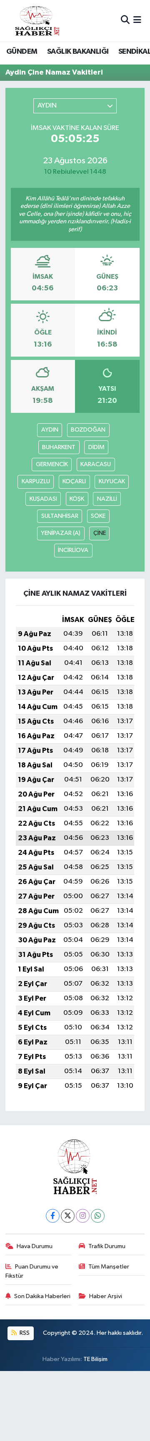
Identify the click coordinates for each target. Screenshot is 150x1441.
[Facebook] (53, 1216)
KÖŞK (77, 499)
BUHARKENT (58, 447)
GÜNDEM (21, 51)
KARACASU (95, 464)
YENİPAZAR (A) (60, 533)
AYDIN (49, 430)
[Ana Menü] (137, 20)
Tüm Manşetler (108, 1267)
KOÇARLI (74, 481)
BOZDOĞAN (88, 430)
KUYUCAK (112, 481)
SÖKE (98, 516)
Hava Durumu (34, 1246)
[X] (68, 1216)
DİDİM (96, 447)
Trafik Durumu (106, 1246)
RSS (24, 1333)
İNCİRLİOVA (73, 550)
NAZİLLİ (107, 499)
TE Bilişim (95, 1359)
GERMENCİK (52, 464)
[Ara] (125, 20)
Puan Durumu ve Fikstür (32, 1271)
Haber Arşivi (105, 1296)
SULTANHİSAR (59, 516)
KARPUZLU (36, 481)
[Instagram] (83, 1216)
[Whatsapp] (98, 1216)
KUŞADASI (43, 499)
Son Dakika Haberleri (42, 1296)
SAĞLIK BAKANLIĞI (77, 51)
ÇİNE (99, 533)
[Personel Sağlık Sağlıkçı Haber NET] (37, 21)
